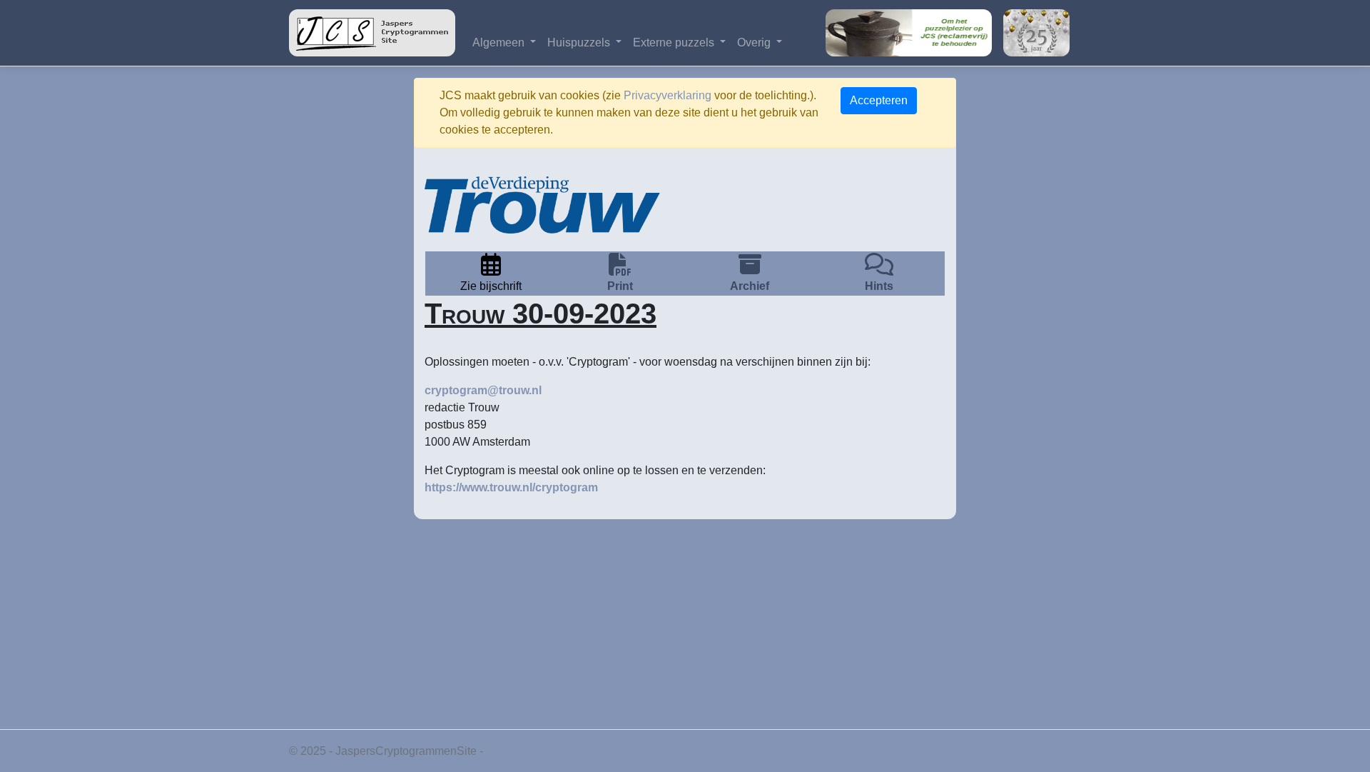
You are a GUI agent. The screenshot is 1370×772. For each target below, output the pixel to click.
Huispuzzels (580, 42)
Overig (755, 42)
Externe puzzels (675, 42)
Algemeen (499, 42)
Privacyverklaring (667, 95)
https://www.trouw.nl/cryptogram (511, 487)
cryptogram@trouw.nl (483, 390)
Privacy (505, 751)
